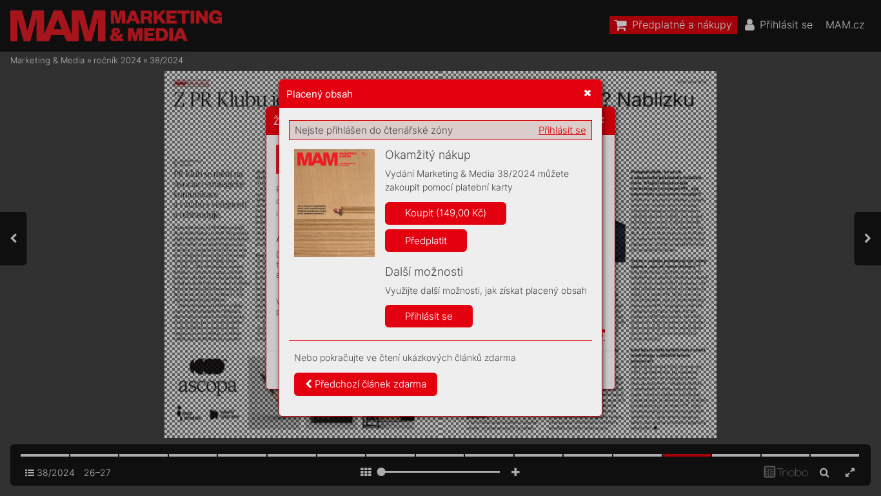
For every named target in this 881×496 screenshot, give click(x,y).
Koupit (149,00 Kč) (445, 213)
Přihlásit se (562, 130)
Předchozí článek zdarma (369, 384)
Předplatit (426, 240)
